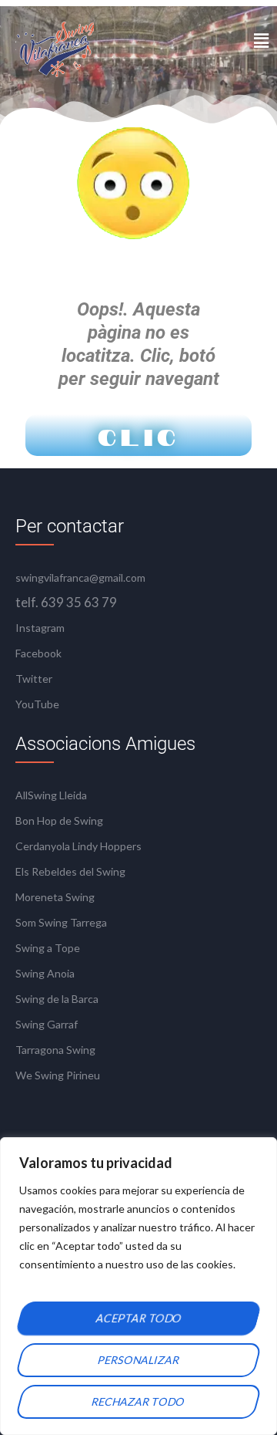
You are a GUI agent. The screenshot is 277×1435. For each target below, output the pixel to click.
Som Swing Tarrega (61, 922)
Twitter (33, 678)
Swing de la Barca (56, 998)
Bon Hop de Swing (59, 820)
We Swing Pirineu (57, 1075)
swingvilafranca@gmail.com (80, 577)
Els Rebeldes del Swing (70, 871)
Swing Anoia (45, 973)
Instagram (40, 627)
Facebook (38, 653)
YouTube (37, 704)
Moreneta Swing (55, 896)
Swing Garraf (46, 1024)
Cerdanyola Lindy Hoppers (78, 846)
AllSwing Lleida (51, 795)
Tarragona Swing (55, 1049)
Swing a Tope (47, 947)
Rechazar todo (138, 1401)
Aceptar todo (138, 1318)
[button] (261, 40)
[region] (138, 1286)
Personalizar (139, 1359)
